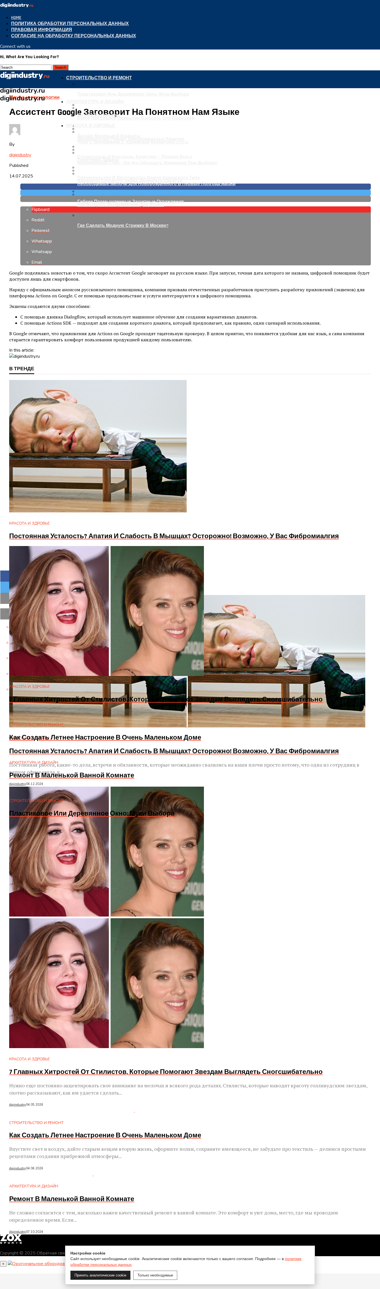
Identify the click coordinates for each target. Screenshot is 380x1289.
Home (16, 18)
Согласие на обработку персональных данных (73, 36)
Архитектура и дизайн (95, 102)
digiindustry (20, 155)
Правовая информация (41, 30)
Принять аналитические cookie (100, 1275)
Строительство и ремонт (99, 78)
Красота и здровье (90, 126)
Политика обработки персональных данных (70, 24)
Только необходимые (155, 1275)
